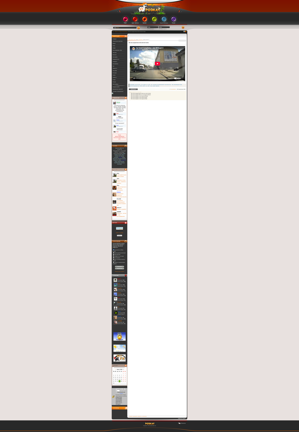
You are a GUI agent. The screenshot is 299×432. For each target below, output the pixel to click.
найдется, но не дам (119, 256)
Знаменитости (116, 59)
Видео (114, 43)
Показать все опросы (119, 271)
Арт (113, 66)
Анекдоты (115, 61)
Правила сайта (116, 86)
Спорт (114, 79)
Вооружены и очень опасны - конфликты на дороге (121, 182)
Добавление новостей (118, 89)
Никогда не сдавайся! (121, 209)
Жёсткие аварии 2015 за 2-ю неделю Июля (141, 94)
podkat (151, 425)
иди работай (117, 254)
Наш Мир (115, 70)
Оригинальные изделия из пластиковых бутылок (121, 195)
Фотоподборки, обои (117, 50)
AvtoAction (140, 39)
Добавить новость (137, 416)
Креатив (114, 54)
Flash (114, 45)
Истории (115, 72)
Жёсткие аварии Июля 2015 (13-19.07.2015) (141, 93)
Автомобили (115, 63)
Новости (114, 77)
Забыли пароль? (163, 28)
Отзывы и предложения (118, 91)
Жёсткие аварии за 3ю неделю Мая (139, 98)
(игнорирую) (117, 257)
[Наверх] (182, 419)
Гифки (114, 48)
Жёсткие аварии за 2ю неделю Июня (139, 96)
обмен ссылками (119, 232)
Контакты (144, 416)
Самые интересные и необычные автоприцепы (121, 188)
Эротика (114, 52)
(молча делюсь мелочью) (120, 252)
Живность (115, 68)
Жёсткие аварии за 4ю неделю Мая (139, 97)
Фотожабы (115, 57)
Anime (114, 75)
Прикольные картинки (117, 41)
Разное (114, 81)
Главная (114, 39)
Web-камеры (115, 84)
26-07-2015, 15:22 (132, 39)
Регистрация (151, 28)
